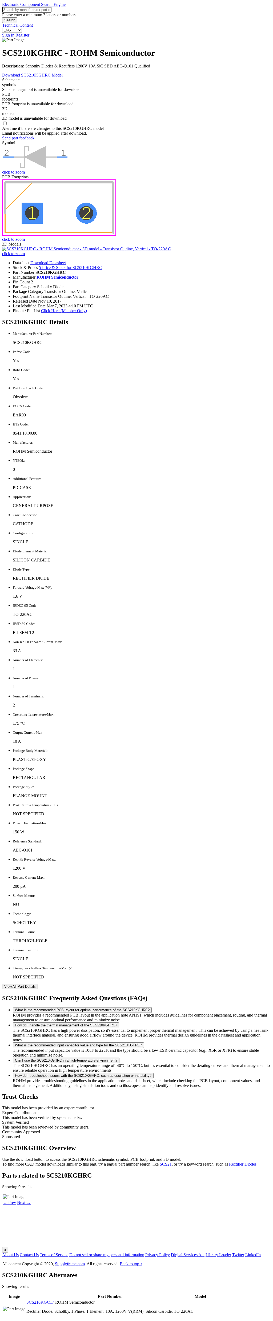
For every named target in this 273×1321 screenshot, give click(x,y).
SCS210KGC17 (40, 1302)
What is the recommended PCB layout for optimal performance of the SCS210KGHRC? (82, 1010)
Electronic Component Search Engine (34, 4)
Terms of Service (54, 1254)
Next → (24, 1202)
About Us (10, 1254)
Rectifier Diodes (242, 1164)
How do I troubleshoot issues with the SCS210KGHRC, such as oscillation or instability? (83, 1076)
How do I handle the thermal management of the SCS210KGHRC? (66, 1025)
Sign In (8, 35)
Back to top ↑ (131, 1264)
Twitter (238, 1254)
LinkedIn (253, 1254)
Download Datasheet (48, 262)
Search (9, 20)
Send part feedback (18, 138)
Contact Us (29, 1254)
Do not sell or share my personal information (106, 1254)
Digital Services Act (187, 1254)
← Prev (9, 1202)
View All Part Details (20, 987)
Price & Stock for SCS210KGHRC (70, 267)
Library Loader (218, 1254)
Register (22, 35)
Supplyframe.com (70, 1264)
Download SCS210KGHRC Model (32, 75)
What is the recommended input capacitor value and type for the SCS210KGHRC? (78, 1045)
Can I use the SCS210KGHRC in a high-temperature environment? (66, 1060)
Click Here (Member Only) (64, 310)
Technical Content (17, 25)
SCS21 (166, 1164)
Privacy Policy (157, 1254)
